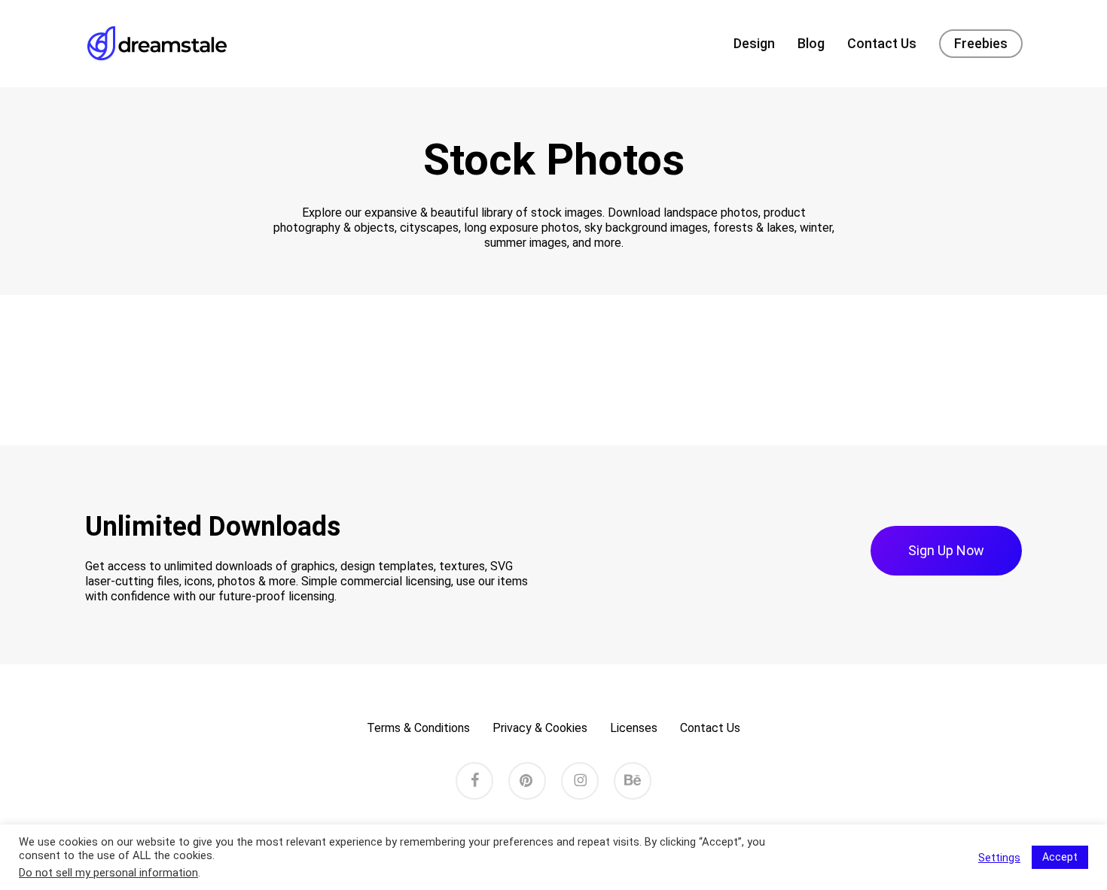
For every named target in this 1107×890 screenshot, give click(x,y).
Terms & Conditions (418, 728)
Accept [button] (1060, 857)
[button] (946, 551)
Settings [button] (999, 857)
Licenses (633, 728)
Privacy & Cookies (540, 728)
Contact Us (710, 728)
